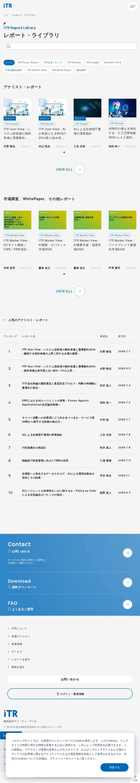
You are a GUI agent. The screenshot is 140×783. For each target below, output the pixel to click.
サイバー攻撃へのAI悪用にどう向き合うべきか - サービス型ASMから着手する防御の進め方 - (58, 419)
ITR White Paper (61, 70)
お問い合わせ (70, 679)
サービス (16, 651)
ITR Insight (92, 62)
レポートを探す (20, 659)
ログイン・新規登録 (72, 694)
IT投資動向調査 (13, 70)
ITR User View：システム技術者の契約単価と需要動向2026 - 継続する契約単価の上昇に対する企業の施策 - (59, 351)
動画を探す (18, 667)
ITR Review (74, 62)
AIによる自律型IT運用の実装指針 (42, 434)
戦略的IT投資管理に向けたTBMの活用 (45, 460)
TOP (6, 14)
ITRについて (19, 628)
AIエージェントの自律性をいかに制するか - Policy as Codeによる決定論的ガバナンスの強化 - (59, 492)
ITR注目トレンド (53, 62)
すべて (9, 62)
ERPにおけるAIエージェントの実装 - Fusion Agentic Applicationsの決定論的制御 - (55, 402)
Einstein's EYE (113, 62)
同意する (114, 767)
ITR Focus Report (28, 62)
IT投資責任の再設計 (34, 447)
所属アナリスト (20, 636)
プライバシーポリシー (63, 758)
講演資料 (81, 70)
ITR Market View (37, 70)
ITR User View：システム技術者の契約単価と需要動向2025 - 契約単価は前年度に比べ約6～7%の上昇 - (59, 368)
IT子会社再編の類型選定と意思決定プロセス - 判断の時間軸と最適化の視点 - (59, 385)
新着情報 (16, 644)
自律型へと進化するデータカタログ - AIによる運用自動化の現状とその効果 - (58, 475)
